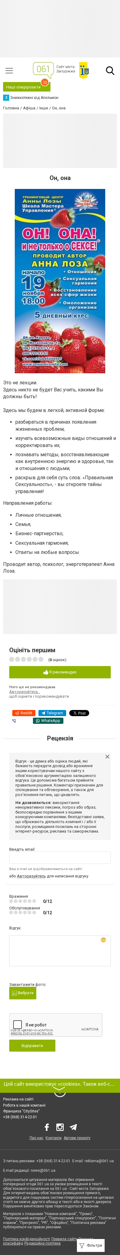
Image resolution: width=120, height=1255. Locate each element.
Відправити (32, 1045)
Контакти (54, 1138)
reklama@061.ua (99, 1161)
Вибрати (25, 992)
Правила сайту (64, 1239)
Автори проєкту (77, 1138)
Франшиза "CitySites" (21, 1111)
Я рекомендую (62, 672)
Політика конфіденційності (26, 1239)
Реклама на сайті (18, 1099)
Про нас (36, 1138)
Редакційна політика (42, 1243)
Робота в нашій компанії (24, 1105)
